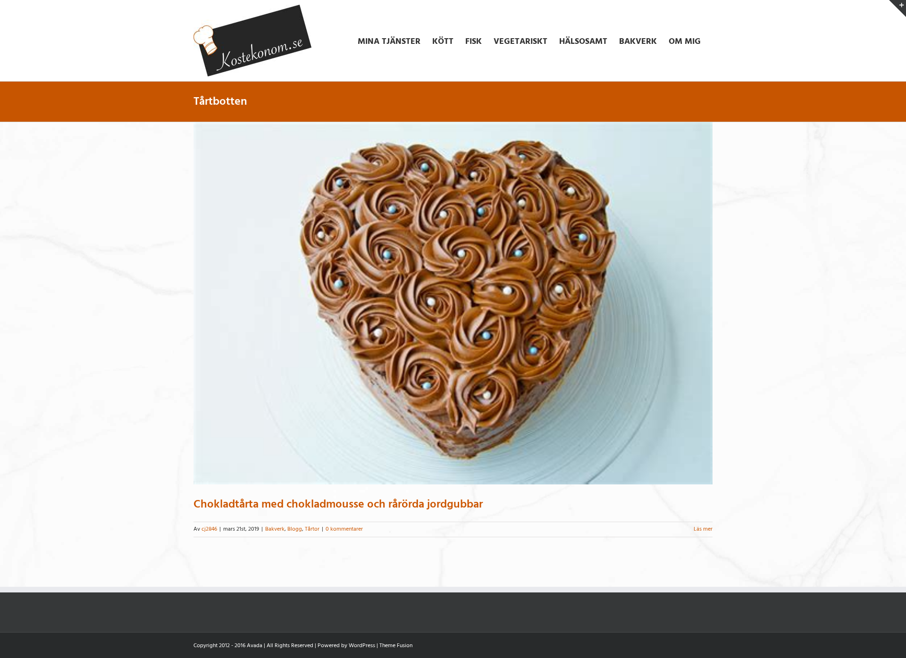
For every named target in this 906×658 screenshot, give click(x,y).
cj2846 (209, 529)
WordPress (362, 645)
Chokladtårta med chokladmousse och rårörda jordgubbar (338, 504)
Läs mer (703, 529)
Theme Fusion (395, 645)
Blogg (294, 529)
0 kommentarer (344, 529)
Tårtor (312, 529)
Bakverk (275, 529)
